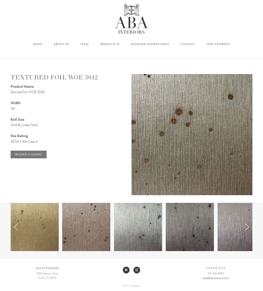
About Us (61, 44)
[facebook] (126, 270)
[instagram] (136, 270)
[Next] (247, 227)
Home (37, 44)
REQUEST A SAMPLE (28, 154)
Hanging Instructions (150, 44)
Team (84, 44)
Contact (188, 44)
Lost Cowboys (218, 44)
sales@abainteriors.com (216, 277)
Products (109, 44)
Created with (131, 285)
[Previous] (16, 227)
